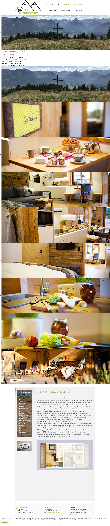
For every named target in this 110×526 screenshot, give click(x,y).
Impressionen (66, 10)
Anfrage (78, 10)
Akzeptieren (4, 522)
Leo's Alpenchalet (53, 4)
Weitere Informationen (55, 525)
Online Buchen (51, 10)
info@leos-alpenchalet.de (53, 512)
